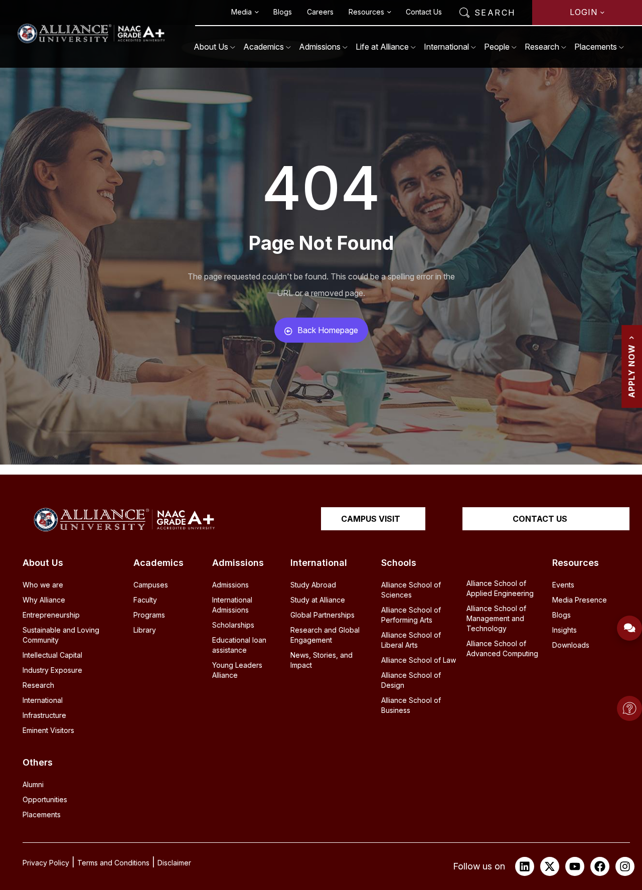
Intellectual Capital (52, 655)
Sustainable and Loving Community (61, 635)
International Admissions (232, 605)
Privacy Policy (46, 862)
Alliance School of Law (418, 660)
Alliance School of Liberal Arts (411, 640)
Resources (366, 12)
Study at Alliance (317, 600)
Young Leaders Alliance (237, 670)
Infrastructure (44, 715)
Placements (595, 47)
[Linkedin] (524, 866)
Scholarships (233, 625)
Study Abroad (313, 584)
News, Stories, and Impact (321, 660)
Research (542, 47)
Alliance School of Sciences (411, 589)
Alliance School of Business (411, 705)
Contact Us (424, 12)
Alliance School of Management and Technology (496, 618)
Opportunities (45, 799)
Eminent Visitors (48, 730)
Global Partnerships (322, 615)
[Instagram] (624, 866)
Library (144, 630)
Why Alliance (44, 600)
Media (241, 12)
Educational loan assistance (239, 645)
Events (563, 584)
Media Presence (579, 600)
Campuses (150, 584)
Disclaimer (174, 862)
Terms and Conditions (113, 862)
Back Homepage (327, 330)
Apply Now (631, 370)
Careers (320, 12)
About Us (211, 47)
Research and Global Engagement (325, 635)
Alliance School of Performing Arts (411, 615)
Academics (263, 47)
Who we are (43, 584)
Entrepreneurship (51, 615)
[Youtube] (574, 866)
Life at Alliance (382, 47)
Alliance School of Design (411, 680)
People (497, 47)
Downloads (570, 645)
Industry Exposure (52, 670)
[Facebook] (599, 866)
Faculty (145, 600)
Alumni (33, 784)
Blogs (282, 12)
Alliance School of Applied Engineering (500, 588)
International (446, 47)
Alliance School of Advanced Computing (502, 648)
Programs (149, 615)
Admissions (320, 47)
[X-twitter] (549, 866)
